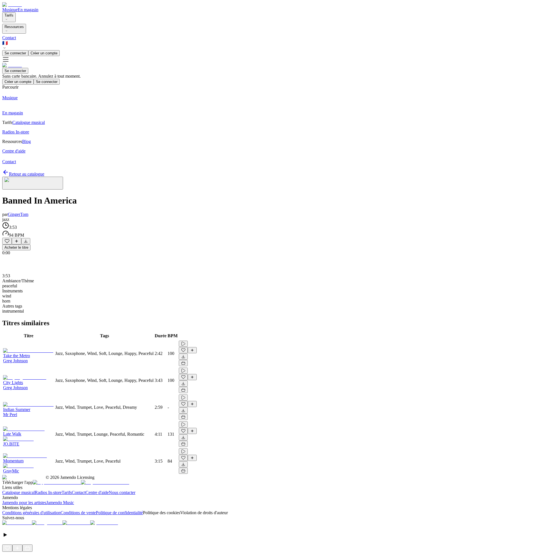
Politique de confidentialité (119, 512)
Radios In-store (48, 492)
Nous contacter (122, 492)
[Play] (32, 183)
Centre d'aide (97, 492)
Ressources (14, 27)
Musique (10, 9)
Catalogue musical (18, 492)
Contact (9, 37)
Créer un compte (44, 53)
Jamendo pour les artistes (24, 502)
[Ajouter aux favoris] (7, 241)
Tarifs (8, 15)
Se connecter (15, 53)
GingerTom (18, 214)
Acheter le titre (16, 247)
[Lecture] (183, 344)
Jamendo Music (60, 502)
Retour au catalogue (26, 174)
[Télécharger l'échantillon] (25, 241)
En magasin (28, 9)
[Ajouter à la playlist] (16, 241)
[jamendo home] (12, 4)
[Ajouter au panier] (183, 363)
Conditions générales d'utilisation (31, 512)
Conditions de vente (78, 512)
